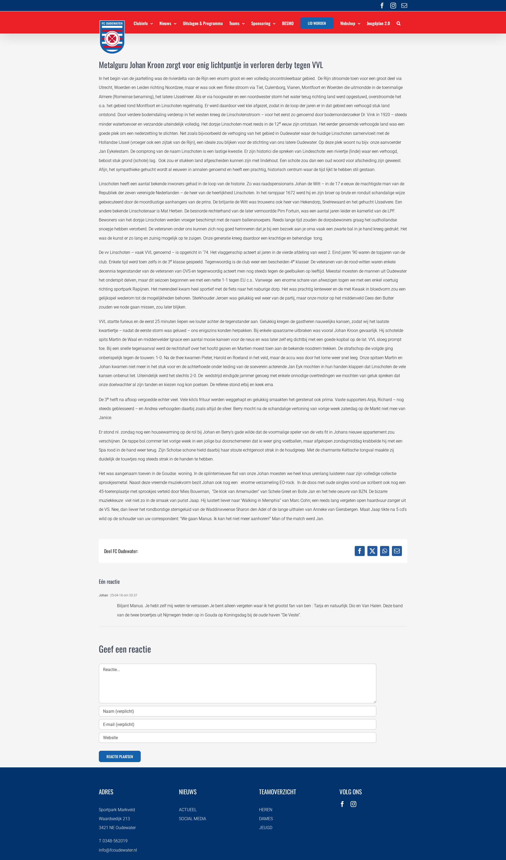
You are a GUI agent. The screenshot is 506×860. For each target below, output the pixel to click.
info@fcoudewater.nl (118, 850)
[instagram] (353, 804)
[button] (399, 22)
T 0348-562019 (113, 840)
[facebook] (342, 804)
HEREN (265, 809)
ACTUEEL (188, 809)
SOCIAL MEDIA (192, 818)
